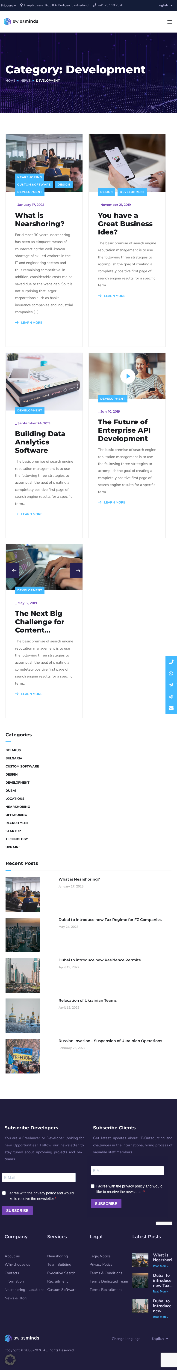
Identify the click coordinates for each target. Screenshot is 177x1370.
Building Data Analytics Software (40, 442)
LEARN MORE (31, 323)
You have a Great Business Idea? (125, 223)
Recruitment (17, 823)
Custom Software (34, 184)
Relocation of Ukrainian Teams (88, 1000)
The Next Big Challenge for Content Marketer (39, 621)
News (26, 80)
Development (29, 192)
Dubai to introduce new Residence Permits (100, 960)
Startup (13, 831)
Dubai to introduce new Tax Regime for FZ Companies (110, 919)
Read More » (160, 1291)
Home (10, 80)
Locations (15, 799)
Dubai (11, 790)
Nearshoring (29, 177)
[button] (169, 21)
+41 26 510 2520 (110, 5)
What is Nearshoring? (40, 219)
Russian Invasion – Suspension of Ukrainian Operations (110, 1041)
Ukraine (13, 847)
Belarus (13, 750)
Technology (17, 839)
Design (64, 184)
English (162, 5)
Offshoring (16, 815)
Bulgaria (14, 758)
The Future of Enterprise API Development (124, 430)
